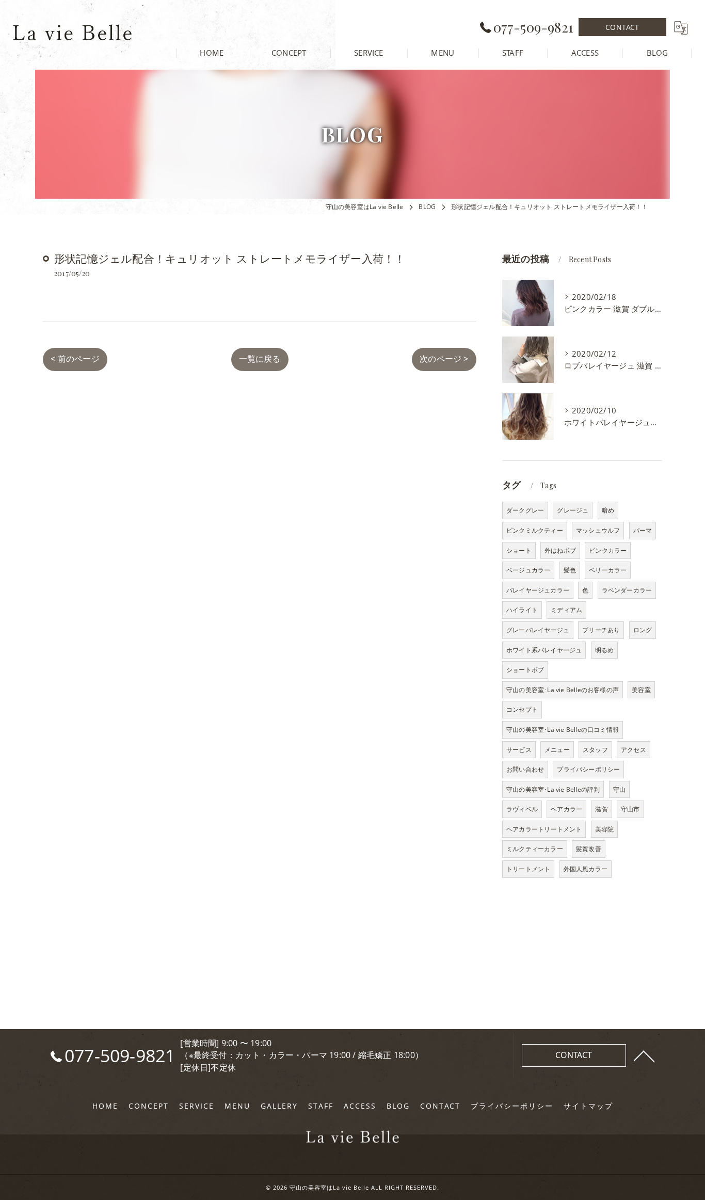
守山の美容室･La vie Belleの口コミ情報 (562, 729)
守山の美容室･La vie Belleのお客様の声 (562, 689)
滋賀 (601, 809)
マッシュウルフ (598, 530)
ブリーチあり (601, 630)
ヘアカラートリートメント (544, 829)
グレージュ (572, 510)
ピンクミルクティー (534, 530)
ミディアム (566, 609)
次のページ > (444, 358)
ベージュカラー (528, 570)
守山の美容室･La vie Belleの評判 (553, 789)
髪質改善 (588, 848)
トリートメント (528, 869)
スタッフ (595, 749)
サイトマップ (588, 1106)
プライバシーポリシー (588, 769)
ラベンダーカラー (627, 590)
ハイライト (522, 609)
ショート (519, 550)
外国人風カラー (585, 869)
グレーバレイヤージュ (537, 630)
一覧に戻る (260, 358)
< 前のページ (75, 358)
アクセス (633, 749)
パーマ (642, 530)
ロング (642, 630)
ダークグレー (525, 510)
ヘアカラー (566, 809)
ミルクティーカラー (534, 848)
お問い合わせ (525, 769)
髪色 (570, 570)
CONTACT (622, 27)
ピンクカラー (608, 550)
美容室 (641, 689)
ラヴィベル (522, 809)
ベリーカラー (608, 570)
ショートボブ (525, 669)
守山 (619, 789)
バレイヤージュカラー (537, 590)
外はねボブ (560, 550)
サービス (519, 749)
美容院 (604, 829)
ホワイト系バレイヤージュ (544, 650)
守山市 (630, 809)
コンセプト (522, 709)
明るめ (604, 650)
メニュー (557, 749)
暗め (608, 510)
